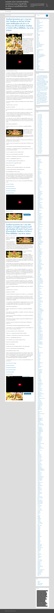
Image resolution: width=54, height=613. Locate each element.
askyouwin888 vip (40, 193)
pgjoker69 (39, 356)
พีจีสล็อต (39, 516)
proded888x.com (40, 372)
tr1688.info (39, 444)
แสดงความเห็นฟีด (40, 583)
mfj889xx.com (40, 314)
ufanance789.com (40, 460)
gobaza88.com (40, 253)
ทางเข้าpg (39, 506)
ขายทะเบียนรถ (40, 493)
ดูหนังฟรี (38, 65)
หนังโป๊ (39, 555)
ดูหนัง (37, 64)
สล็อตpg (39, 538)
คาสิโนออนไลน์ (40, 496)
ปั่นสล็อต (23, 38)
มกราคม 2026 (40, 122)
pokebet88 (39, 367)
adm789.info (39, 184)
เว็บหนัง (39, 568)
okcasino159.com (40, 336)
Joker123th (39, 275)
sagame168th (39, 392)
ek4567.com (39, 234)
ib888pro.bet (39, 265)
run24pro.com (40, 389)
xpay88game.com (40, 482)
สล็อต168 (39, 527)
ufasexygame (39, 461)
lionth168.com (40, 288)
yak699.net (39, 484)
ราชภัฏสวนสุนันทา (40, 523)
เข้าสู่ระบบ (39, 581)
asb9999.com (39, 192)
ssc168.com (39, 422)
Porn (38, 368)
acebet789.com (40, 181)
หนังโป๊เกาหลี (39, 556)
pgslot (37, 47)
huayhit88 (39, 262)
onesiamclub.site (40, 338)
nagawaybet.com (40, 330)
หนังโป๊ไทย (38, 35)
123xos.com (39, 159)
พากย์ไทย (39, 515)
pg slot (38, 59)
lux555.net (39, 299)
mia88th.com (39, 315)
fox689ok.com (40, 243)
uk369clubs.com (40, 464)
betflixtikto (39, 203)
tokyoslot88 (38, 43)
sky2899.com (39, 408)
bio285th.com (39, 210)
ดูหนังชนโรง (38, 66)
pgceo (38, 350)
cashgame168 (40, 222)
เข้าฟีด (38, 582)
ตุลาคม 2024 (39, 138)
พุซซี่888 (39, 517)
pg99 (38, 349)
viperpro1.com (40, 472)
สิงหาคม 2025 (40, 127)
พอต (38, 514)
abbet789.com (40, 179)
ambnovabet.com (40, 191)
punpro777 (38, 596)
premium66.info (40, 371)
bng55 (38, 212)
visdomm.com (40, 474)
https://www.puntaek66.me (40, 69)
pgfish (38, 351)
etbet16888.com (40, 236)
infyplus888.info (40, 268)
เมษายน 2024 (39, 145)
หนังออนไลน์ (39, 554)
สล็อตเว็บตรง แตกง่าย (40, 22)
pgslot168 (39, 358)
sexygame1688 (40, 402)
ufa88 (38, 451)
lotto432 (39, 295)
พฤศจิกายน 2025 (40, 124)
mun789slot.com (40, 328)
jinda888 (38, 594)
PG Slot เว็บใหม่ (40, 347)
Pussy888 (39, 378)
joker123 (39, 273)
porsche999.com (40, 369)
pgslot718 (39, 359)
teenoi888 (39, 434)
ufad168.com (39, 454)
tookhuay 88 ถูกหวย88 (41, 443)
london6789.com (40, 294)
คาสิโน (39, 495)
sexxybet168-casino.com (41, 398)
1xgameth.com (40, 169)
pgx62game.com (40, 366)
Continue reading (27, 214)
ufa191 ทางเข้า (40, 450)
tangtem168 (39, 433)
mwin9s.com (39, 329)
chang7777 (39, 223)
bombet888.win (40, 213)
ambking (39, 190)
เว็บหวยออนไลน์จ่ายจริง (41, 569)
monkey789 (39, 320)
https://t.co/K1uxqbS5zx (26, 213)
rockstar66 (39, 387)
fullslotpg (39, 246)
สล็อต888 (38, 28)
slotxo (37, 33)
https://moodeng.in (39, 46)
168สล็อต (41, 590)
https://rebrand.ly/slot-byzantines (11, 188)
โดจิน (38, 575)
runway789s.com (40, 390)
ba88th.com (39, 195)
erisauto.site (39, 235)
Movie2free (39, 325)
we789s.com (39, 475)
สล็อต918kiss (39, 536)
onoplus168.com (40, 339)
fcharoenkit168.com (40, 241)
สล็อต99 (39, 537)
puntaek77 (39, 377)
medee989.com (40, 308)
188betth (46, 590)
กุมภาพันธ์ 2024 (40, 147)
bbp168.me (39, 200)
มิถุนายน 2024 (40, 143)
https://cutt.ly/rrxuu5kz (9, 211)
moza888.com (40, 327)
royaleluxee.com (40, 388)
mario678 (39, 305)
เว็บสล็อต (39, 567)
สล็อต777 (43, 603)
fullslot (38, 245)
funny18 (38, 37)
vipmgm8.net (39, 473)
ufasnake (39, 462)
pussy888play (40, 380)
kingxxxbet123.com (40, 283)
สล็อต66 (38, 24)
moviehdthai (39, 326)
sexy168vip (39, 400)
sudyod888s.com (40, 429)
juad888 (39, 276)
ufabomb (39, 453)
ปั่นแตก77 (39, 513)
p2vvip (38, 340)
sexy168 (39, 399)
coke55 (39, 225)
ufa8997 (39, 452)
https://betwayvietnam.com (40, 44)
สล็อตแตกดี (39, 548)
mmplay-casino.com (40, 319)
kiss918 (38, 38)
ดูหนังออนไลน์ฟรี (40, 503)
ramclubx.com (40, 381)
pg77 (38, 348)
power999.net (39, 370)
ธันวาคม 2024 (40, 136)
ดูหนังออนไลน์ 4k (40, 502)
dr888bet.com (39, 232)
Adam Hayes (16, 235)
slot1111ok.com (40, 411)
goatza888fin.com (40, 252)
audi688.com (39, 194)
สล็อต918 (39, 535)
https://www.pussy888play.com (41, 55)
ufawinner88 (39, 463)
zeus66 (39, 491)
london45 (39, 293)
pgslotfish (44, 595)
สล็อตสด (39, 543)
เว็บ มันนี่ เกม (39, 565)
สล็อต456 (38, 68)
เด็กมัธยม (39, 564)
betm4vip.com (40, 205)
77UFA (39, 170)
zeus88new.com (40, 492)
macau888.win (40, 304)
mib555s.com (39, 316)
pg (43, 594)
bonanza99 (39, 214)
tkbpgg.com (39, 441)
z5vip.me (39, 486)
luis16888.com (40, 298)
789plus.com (39, 171)
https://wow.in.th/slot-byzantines (11, 190)
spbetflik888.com (40, 418)
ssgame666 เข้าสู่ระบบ (41, 424)
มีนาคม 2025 (39, 133)
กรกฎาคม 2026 (40, 115)
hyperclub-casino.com (41, 264)
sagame (39, 391)
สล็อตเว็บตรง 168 (40, 547)
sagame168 (45, 596)
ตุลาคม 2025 (39, 125)
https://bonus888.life (39, 27)
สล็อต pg (39, 526)
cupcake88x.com (40, 226)
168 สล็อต (39, 160)
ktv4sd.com (39, 285)
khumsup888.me (40, 278)
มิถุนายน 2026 (40, 116)
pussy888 (42, 596)
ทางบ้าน (39, 504)
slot (38, 410)
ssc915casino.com (40, 423)
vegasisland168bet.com (41, 470)
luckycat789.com (40, 297)
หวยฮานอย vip (40, 559)
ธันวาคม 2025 (40, 123)
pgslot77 (39, 360)
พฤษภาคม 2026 (40, 117)
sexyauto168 (39, 401)
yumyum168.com (40, 485)
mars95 (39, 307)
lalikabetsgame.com (40, 286)
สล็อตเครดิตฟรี (40, 545)
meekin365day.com (40, 309)
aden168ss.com (40, 183)
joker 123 (38, 53)
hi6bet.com (39, 257)
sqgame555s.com (40, 420)
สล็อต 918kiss (40, 525)
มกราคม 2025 (40, 135)
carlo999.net (39, 221)
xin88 (38, 481)
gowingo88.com (40, 254)
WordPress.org (40, 584)
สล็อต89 (39, 534)
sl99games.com (40, 409)
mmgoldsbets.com (40, 318)
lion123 (39, 287)
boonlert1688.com (40, 216)
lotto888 (39, 296)
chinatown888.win (40, 224)
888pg (38, 174)
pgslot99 (39, 361)
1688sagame (39, 161)
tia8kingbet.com (40, 439)
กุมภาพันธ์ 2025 (40, 134)
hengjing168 (39, 256)
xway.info (39, 483)
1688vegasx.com (40, 162)
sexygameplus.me (40, 403)
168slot (39, 163)
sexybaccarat (38, 57)
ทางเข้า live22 (40, 505)
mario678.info (39, 306)
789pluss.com (40, 173)
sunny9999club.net (40, 430)
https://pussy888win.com (40, 56)
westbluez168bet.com (41, 476)
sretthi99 (39, 421)
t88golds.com (39, 432)
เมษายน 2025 (39, 132)
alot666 (39, 189)
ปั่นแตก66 (39, 512)
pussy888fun (39, 379)
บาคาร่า (39, 507)
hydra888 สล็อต (40, 263)
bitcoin (38, 211)
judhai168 (39, 277)
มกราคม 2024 (40, 148)
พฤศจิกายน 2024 (40, 137)
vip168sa (39, 471)
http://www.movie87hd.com (40, 54)
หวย (38, 558)
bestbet (39, 201)
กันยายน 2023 (40, 153)
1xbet (37, 36)
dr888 (38, 231)
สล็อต (38, 524)
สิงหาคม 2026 (40, 114)
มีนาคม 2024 (39, 146)
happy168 (39, 255)
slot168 (39, 412)
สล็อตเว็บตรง (38, 23)
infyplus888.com (40, 267)
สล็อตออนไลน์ (40, 544)
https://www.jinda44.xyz (40, 25)
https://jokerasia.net (39, 45)
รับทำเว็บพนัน (39, 522)
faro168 (38, 67)
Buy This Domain (47, 5)
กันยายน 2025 (40, 126)
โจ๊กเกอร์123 (39, 574)
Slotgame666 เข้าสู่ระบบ (41, 413)
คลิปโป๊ (39, 494)
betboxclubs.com (40, 202)
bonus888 (39, 215)
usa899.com (39, 465)
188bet (39, 164)
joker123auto (39, 274)
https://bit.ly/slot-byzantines (10, 186)
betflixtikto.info (40, 204)
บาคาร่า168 (43, 601)
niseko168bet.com (40, 335)
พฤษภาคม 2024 (40, 144)
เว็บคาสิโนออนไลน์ (40, 566)
